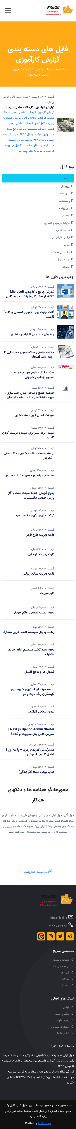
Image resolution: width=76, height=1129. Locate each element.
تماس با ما (63, 1033)
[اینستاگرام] (51, 936)
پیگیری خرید (62, 1014)
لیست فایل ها (61, 966)
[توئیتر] (60, 936)
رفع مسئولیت (61, 1020)
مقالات (65, 979)
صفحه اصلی (59, 69)
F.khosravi (44, 1123)
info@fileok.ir (58, 918)
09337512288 (58, 926)
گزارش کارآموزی (22, 69)
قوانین (65, 1007)
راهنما (65, 985)
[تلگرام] (70, 936)
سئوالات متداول (60, 1026)
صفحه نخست (61, 960)
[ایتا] (41, 936)
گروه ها (65, 972)
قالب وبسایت (41, 69)
